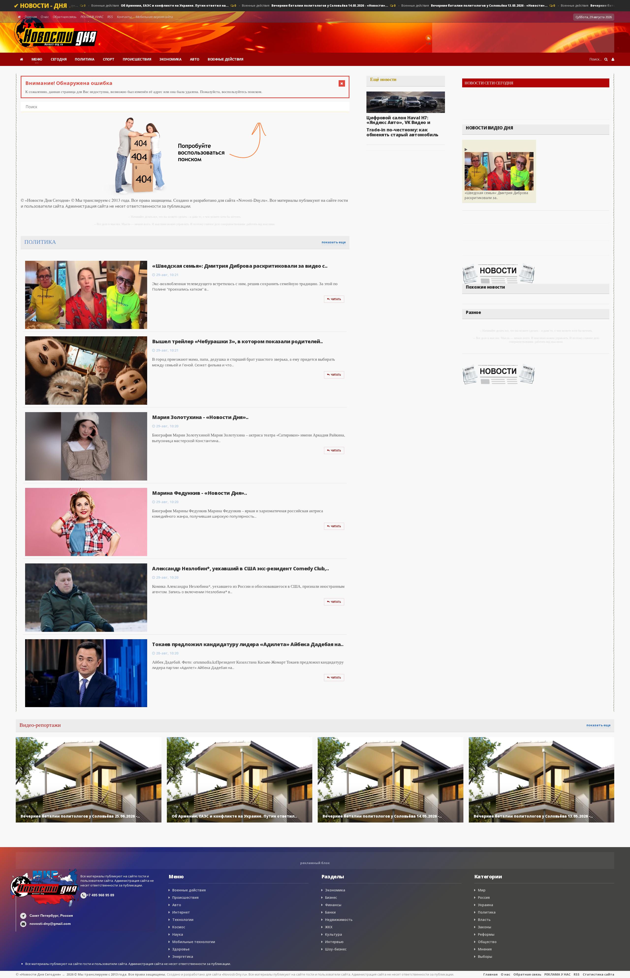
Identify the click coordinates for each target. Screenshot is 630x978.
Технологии (182, 919)
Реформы (486, 934)
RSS (110, 17)
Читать (336, 299)
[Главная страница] (21, 59)
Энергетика (182, 956)
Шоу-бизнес (335, 949)
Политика (487, 912)
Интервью (334, 941)
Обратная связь (64, 17)
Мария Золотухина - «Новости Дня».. (200, 417)
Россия (484, 897)
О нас (44, 17)
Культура (333, 934)
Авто (176, 904)
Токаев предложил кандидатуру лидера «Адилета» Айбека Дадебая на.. (247, 644)
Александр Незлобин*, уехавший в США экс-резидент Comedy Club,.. (240, 568)
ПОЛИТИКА (84, 59)
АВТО (194, 59)
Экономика (335, 890)
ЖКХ (328, 927)
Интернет (181, 912)
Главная (30, 17)
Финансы (333, 904)
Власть (484, 919)
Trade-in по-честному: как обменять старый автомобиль (402, 132)
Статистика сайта (598, 974)
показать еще (334, 242)
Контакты (124, 17)
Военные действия (155, 5)
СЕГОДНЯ (58, 59)
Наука (177, 934)
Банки (330, 912)
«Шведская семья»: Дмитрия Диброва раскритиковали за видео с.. (240, 266)
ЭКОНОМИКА (170, 59)
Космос (178, 927)
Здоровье (180, 949)
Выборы (485, 956)
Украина (485, 904)
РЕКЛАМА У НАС (91, 17)
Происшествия (185, 897)
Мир (482, 890)
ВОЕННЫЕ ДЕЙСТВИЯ (225, 59)
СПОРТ (108, 59)
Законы (484, 927)
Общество (487, 941)
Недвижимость (338, 919)
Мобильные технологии (193, 941)
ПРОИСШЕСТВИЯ (137, 59)
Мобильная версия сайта (154, 17)
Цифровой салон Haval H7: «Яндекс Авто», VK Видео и (398, 120)
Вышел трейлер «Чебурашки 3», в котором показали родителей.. (237, 341)
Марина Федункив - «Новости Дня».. (199, 493)
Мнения (485, 949)
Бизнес (331, 897)
